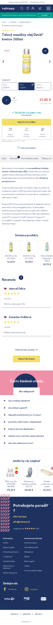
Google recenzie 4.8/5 (26, 529)
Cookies (26, 566)
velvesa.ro (38, 614)
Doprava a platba (8, 547)
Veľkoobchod (28, 552)
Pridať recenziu (26, 359)
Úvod (4, 22)
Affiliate (26, 556)
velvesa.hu (26, 614)
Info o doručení (26, 115)
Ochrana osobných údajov (33, 570)
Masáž (12, 22)
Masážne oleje (24, 22)
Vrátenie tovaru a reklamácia (8, 567)
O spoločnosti (7, 556)
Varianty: (6, 80)
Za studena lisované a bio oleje (12, 26)
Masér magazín (29, 561)
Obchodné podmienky (10, 552)
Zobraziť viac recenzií (25, 349)
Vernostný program (30, 543)
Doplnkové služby (9, 561)
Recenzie (13, 158)
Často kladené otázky (29, 158)
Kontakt (5, 543)
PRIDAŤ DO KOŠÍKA (26, 122)
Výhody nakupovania (10, 573)
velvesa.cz (15, 614)
